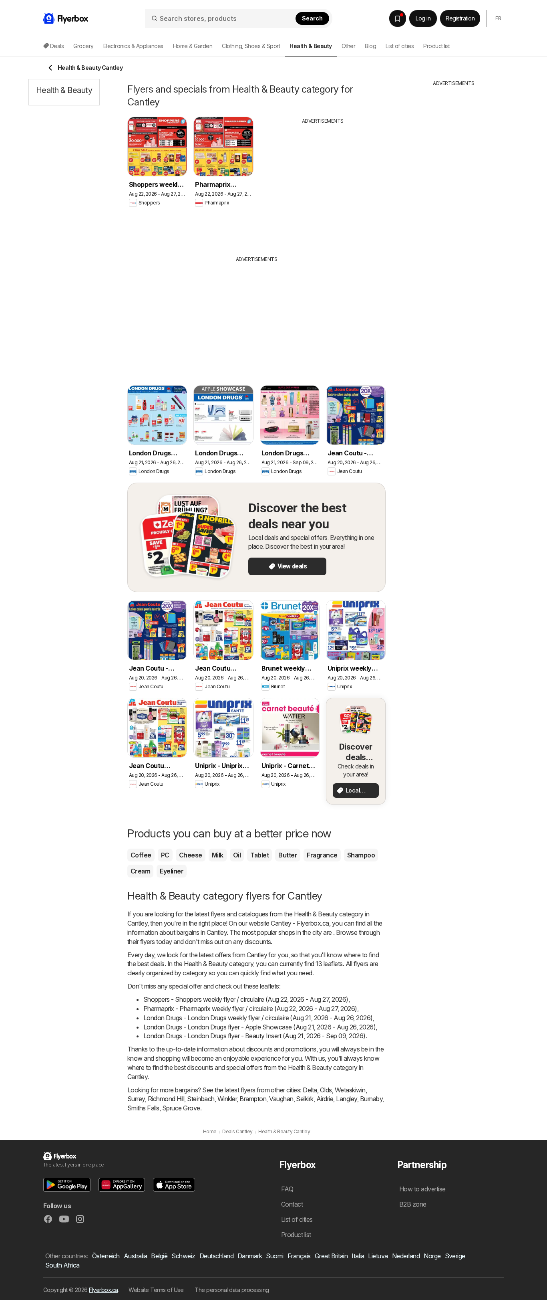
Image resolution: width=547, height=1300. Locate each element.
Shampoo (361, 855)
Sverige (455, 1256)
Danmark (249, 1256)
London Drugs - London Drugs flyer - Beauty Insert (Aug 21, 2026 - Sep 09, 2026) (254, 1036)
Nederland (406, 1256)
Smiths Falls (143, 1108)
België (159, 1256)
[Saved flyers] (397, 18)
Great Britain (331, 1256)
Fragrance (322, 855)
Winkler (227, 1099)
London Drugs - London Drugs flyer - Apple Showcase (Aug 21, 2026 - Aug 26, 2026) (259, 1027)
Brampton (252, 1099)
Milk (217, 855)
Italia (358, 1256)
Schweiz (183, 1256)
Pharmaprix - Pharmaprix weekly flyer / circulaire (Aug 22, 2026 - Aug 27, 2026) (250, 1009)
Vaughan (281, 1099)
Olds (326, 1090)
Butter (287, 855)
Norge (432, 1256)
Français (299, 1256)
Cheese (190, 855)
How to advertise (422, 1189)
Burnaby (371, 1099)
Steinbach (200, 1099)
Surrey (136, 1099)
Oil (237, 855)
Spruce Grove (181, 1108)
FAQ (287, 1189)
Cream (140, 871)
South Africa (62, 1265)
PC (165, 855)
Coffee (141, 855)
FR (498, 18)
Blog (370, 45)
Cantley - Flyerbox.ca (300, 923)
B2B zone (412, 1204)
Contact (292, 1204)
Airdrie (324, 1099)
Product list (436, 45)
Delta (310, 1090)
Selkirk (304, 1099)
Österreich (106, 1256)
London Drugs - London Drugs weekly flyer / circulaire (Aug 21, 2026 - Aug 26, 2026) (258, 1018)
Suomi (274, 1256)
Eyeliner (171, 871)
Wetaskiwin (350, 1090)
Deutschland (216, 1256)
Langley (346, 1099)
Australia (135, 1256)
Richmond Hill (166, 1099)
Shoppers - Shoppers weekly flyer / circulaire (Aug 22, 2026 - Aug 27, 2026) (245, 999)
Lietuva (378, 1256)
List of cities (400, 45)
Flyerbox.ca (103, 1289)
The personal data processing (232, 1289)
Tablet (259, 855)
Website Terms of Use (156, 1289)
